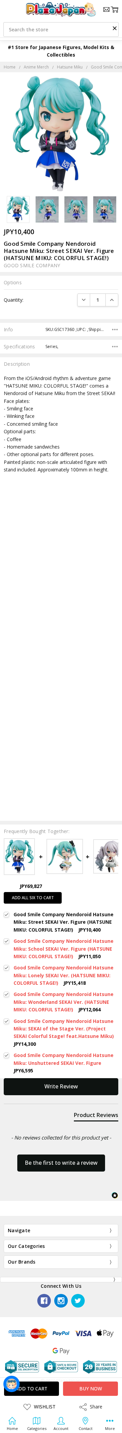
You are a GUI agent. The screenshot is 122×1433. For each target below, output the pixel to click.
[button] (114, 28)
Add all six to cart (33, 898)
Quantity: (13, 300)
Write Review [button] (61, 1086)
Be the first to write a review (61, 1162)
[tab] (96, 1116)
